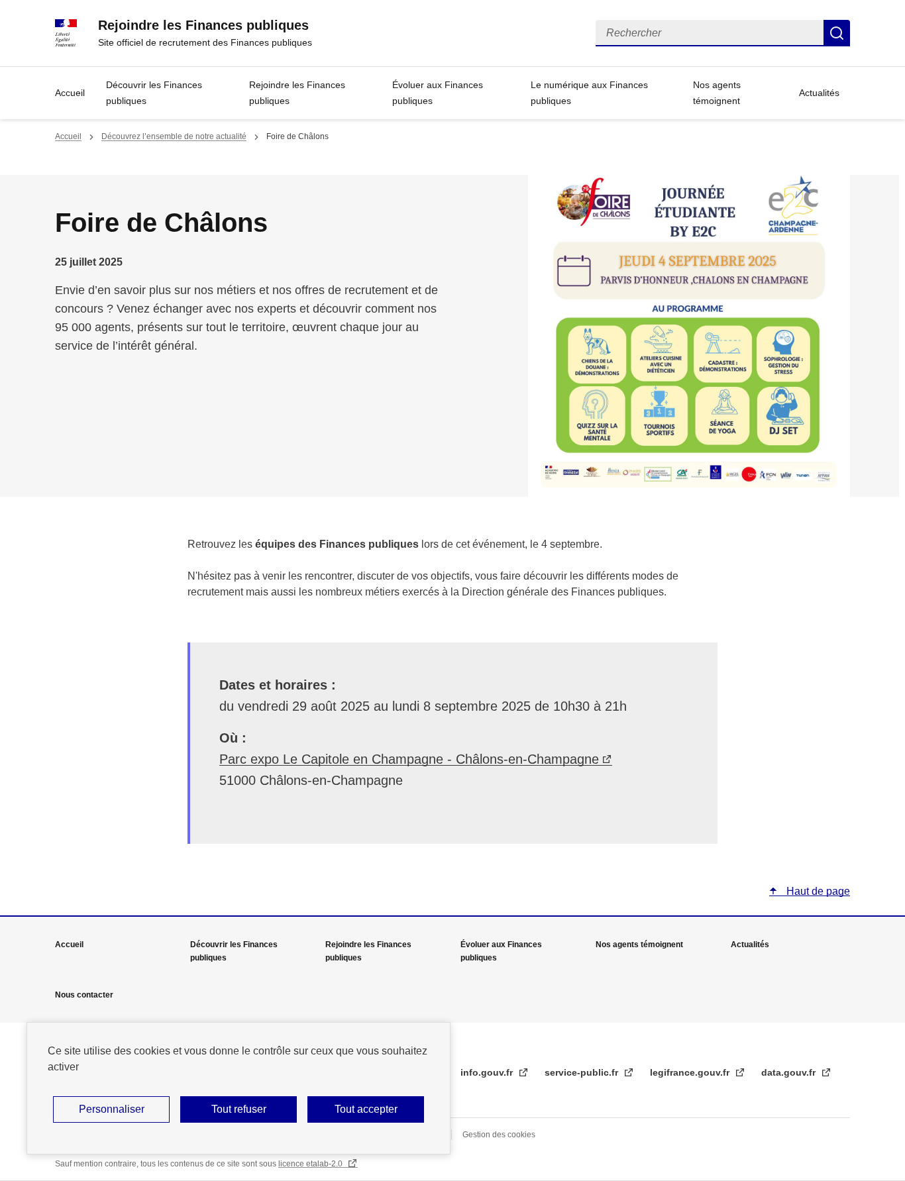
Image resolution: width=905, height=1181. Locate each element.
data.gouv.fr (789, 1072)
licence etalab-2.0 (311, 1163)
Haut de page (817, 891)
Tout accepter (366, 1109)
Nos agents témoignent (717, 92)
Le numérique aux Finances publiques (589, 92)
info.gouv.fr (487, 1072)
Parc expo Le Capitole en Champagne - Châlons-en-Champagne (409, 759)
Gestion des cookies (498, 1134)
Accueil (70, 92)
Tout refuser (238, 1109)
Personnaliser (111, 1109)
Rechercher (837, 33)
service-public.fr (583, 1072)
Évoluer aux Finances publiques (437, 92)
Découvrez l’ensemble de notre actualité (173, 136)
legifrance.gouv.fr (691, 1072)
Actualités (819, 92)
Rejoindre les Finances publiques (297, 92)
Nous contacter (84, 995)
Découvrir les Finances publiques (154, 92)
